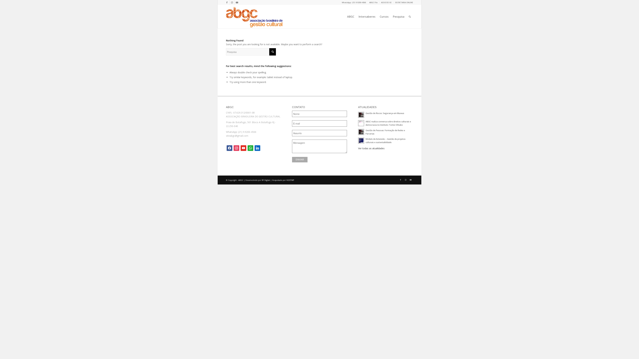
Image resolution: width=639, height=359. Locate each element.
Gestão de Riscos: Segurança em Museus (385, 113)
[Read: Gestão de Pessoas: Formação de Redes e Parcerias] (361, 132)
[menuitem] (373, 2)
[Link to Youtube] (236, 2)
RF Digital (266, 180)
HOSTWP (290, 180)
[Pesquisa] (410, 16)
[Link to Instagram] (231, 2)
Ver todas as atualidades (371, 148)
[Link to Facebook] (226, 2)
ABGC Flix (373, 2)
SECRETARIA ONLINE (404, 2)
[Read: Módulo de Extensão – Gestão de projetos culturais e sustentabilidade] (361, 141)
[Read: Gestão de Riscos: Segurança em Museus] (361, 115)
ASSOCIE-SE (386, 2)
